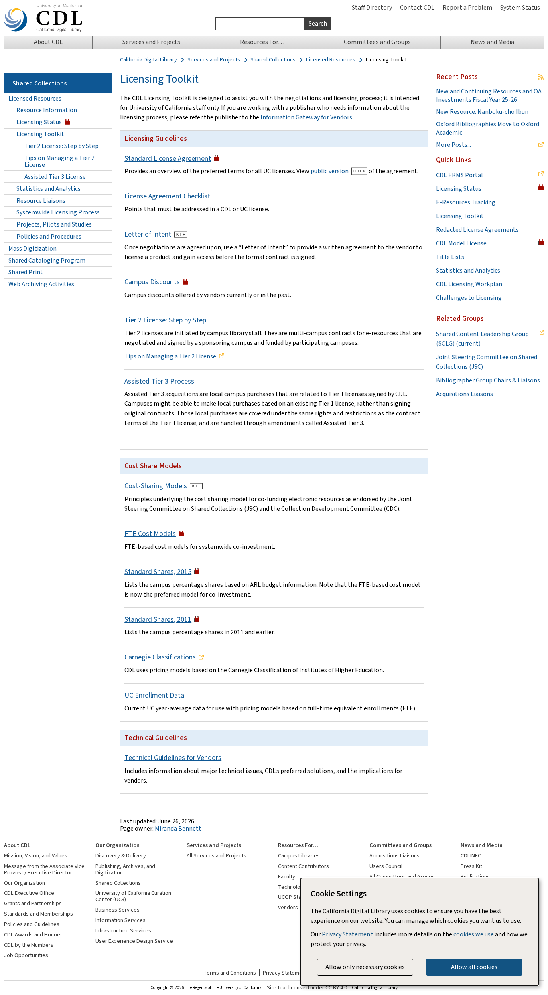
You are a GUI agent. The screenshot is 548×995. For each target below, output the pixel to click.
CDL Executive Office (29, 893)
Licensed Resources (330, 60)
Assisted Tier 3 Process (159, 381)
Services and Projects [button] (151, 42)
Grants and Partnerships (33, 903)
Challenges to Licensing (469, 297)
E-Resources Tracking (465, 202)
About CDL (17, 845)
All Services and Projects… (219, 856)
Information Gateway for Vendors (306, 117)
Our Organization (24, 883)
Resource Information (46, 110)
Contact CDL (417, 7)
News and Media (482, 845)
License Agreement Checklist (167, 196)
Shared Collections (273, 60)
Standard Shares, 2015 (157, 571)
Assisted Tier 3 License (55, 176)
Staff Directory (372, 7)
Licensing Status (39, 122)
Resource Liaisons (40, 200)
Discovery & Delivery (120, 856)
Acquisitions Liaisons (464, 394)
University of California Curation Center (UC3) (133, 896)
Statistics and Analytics (48, 188)
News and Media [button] (492, 42)
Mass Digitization (32, 248)
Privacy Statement (285, 973)
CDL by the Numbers (28, 945)
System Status (520, 7)
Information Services (120, 920)
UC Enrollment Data (154, 695)
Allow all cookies (474, 967)
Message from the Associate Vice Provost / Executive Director (44, 869)
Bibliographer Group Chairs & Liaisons (488, 380)
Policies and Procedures (48, 236)
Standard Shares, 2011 (157, 619)
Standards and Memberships (38, 914)
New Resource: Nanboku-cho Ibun (482, 112)
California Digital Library (148, 60)
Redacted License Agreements (477, 229)
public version (329, 171)
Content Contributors (303, 866)
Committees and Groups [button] (377, 42)
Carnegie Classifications (160, 657)
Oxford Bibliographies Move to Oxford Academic (487, 128)
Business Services (117, 910)
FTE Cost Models (150, 533)
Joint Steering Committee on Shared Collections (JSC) (486, 362)
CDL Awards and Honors (33, 934)
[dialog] (419, 931)
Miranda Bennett (178, 828)
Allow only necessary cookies (365, 967)
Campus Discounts (152, 282)
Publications (475, 876)
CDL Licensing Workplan (469, 284)
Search (318, 23)
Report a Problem (467, 7)
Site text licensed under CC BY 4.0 (307, 988)
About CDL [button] (48, 42)
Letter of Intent (147, 234)
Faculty (286, 876)
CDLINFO (471, 856)
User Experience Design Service (134, 941)
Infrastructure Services (123, 930)
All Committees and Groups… (404, 876)
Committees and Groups (400, 845)
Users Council (385, 866)
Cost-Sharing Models (155, 486)
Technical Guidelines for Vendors (172, 757)
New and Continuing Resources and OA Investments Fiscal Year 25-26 (489, 95)
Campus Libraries (299, 856)
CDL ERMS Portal (459, 175)
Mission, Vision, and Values (35, 856)
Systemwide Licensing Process (58, 212)
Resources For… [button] (262, 42)
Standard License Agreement (167, 158)
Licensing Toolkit (40, 134)
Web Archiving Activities (41, 284)
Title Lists (450, 257)
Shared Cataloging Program (46, 260)
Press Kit (471, 866)
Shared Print (25, 272)
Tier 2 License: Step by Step (61, 146)
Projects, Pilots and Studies (54, 224)
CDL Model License (461, 243)
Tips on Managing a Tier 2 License (59, 161)
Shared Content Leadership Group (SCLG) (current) (482, 339)
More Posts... (453, 144)
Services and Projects (213, 60)
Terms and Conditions (229, 973)
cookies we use (473, 934)
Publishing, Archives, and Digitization (125, 869)
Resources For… (298, 845)
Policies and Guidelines (31, 924)
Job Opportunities (26, 955)
